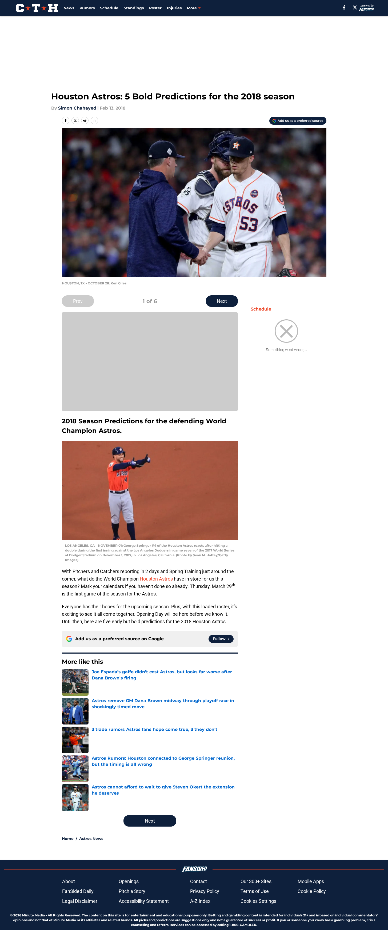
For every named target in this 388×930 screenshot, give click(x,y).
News (68, 8)
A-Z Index (200, 901)
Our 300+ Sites (256, 881)
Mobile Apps (311, 881)
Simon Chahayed (77, 108)
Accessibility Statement (144, 901)
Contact (198, 881)
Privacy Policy (204, 891)
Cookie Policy (312, 891)
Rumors (87, 8)
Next (222, 301)
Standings (134, 8)
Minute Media (33, 915)
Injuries (174, 8)
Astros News (91, 838)
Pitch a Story (132, 891)
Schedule (109, 8)
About (68, 881)
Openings (129, 881)
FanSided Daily (78, 891)
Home (68, 838)
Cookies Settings (258, 901)
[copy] (94, 120)
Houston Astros (157, 579)
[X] (355, 7)
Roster (155, 8)
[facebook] (344, 7)
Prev (78, 301)
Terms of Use (255, 891)
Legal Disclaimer (79, 901)
